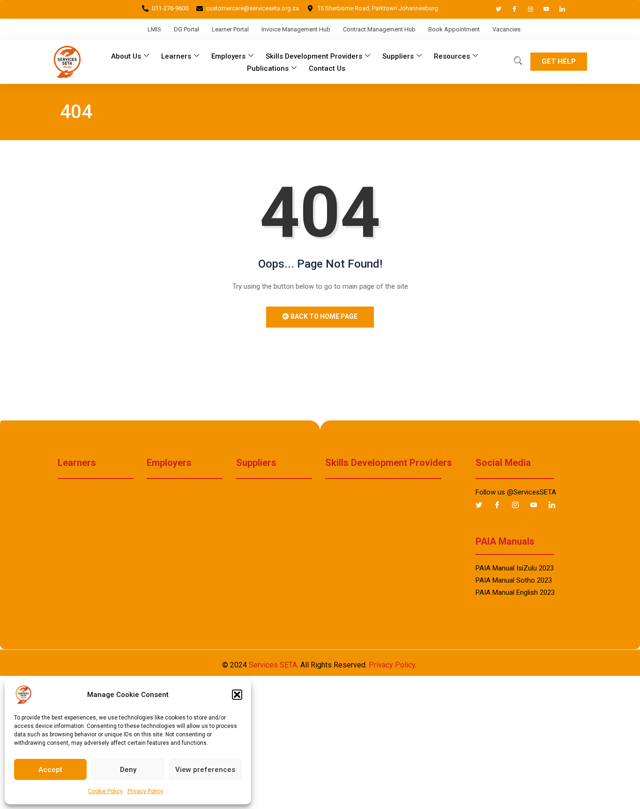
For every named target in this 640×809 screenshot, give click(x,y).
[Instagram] (526, 9)
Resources (452, 56)
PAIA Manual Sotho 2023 (514, 580)
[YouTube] (542, 9)
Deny (128, 769)
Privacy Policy (145, 791)
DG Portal (186, 29)
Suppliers (398, 56)
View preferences (205, 769)
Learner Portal (230, 29)
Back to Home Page (323, 316)
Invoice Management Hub (295, 29)
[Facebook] (510, 9)
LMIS (154, 29)
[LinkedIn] (558, 9)
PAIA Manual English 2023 (515, 592)
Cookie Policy (105, 791)
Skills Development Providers (314, 56)
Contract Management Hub (379, 29)
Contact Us (327, 68)
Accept (50, 769)
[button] (237, 694)
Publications (268, 68)
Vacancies (506, 29)
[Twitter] (494, 9)
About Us (126, 56)
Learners (176, 56)
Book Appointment (454, 29)
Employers (228, 56)
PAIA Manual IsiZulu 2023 (515, 568)
